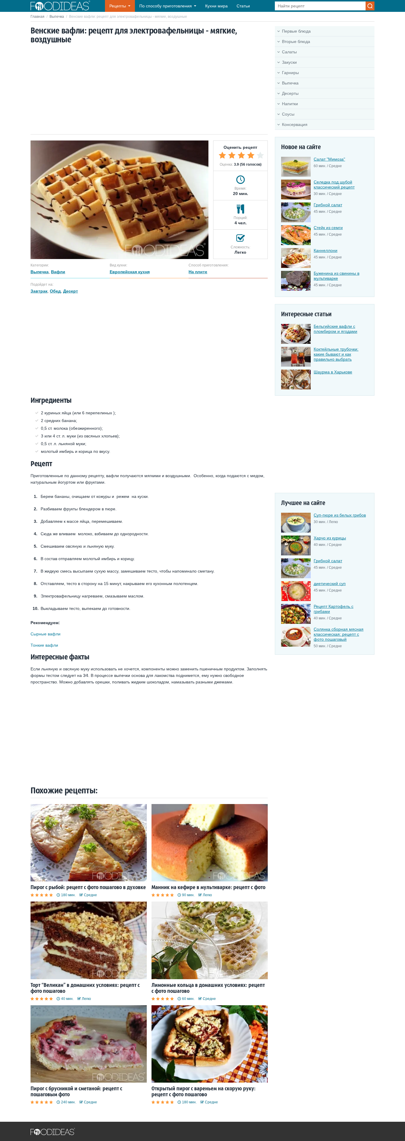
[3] (241, 155)
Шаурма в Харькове (333, 372)
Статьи (243, 6)
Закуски (289, 62)
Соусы (288, 114)
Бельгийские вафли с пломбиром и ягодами (335, 329)
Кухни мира (216, 6)
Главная (37, 17)
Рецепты (117, 6)
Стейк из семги (328, 227)
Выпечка (57, 17)
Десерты (290, 93)
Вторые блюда (296, 41)
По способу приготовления (165, 6)
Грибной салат (328, 204)
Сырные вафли (45, 634)
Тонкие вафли (44, 645)
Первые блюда (296, 31)
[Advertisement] (149, 89)
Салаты (289, 51)
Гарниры (290, 72)
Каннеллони (325, 250)
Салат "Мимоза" (329, 159)
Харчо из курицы (330, 538)
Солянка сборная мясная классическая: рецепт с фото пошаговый (338, 634)
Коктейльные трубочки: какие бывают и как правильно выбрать (336, 354)
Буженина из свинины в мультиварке (336, 276)
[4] (250, 155)
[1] (222, 155)
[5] (260, 155)
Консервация (294, 124)
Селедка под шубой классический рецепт (334, 184)
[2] (231, 155)
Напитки (290, 103)
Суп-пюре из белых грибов (340, 515)
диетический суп (330, 583)
